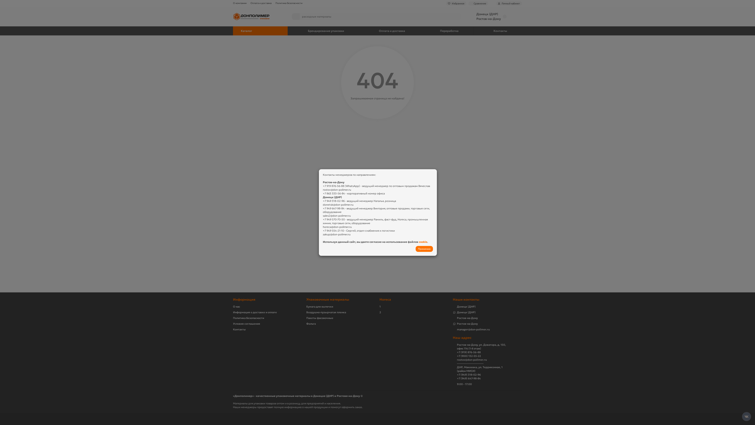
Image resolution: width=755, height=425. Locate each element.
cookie (423, 242)
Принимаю (424, 248)
